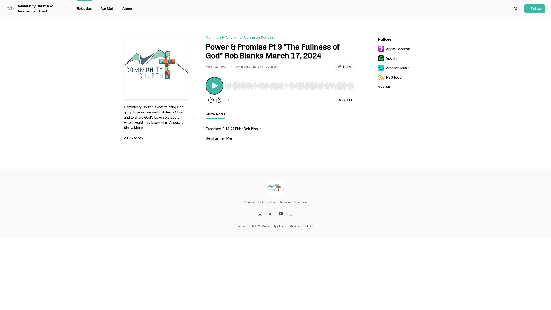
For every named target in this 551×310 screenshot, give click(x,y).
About (127, 8)
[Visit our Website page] (291, 214)
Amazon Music (397, 68)
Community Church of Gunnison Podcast (35, 8)
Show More (133, 128)
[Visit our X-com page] (270, 214)
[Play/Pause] (214, 85)
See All (384, 87)
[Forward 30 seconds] (219, 100)
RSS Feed (394, 77)
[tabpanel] (280, 135)
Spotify (391, 58)
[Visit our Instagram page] (260, 214)
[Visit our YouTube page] (281, 214)
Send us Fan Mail (219, 138)
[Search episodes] (515, 8)
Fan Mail (107, 8)
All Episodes (133, 138)
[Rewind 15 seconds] (211, 100)
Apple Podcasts (398, 49)
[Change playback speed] (227, 100)
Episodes (84, 8)
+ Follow (535, 8)
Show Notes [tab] (215, 114)
